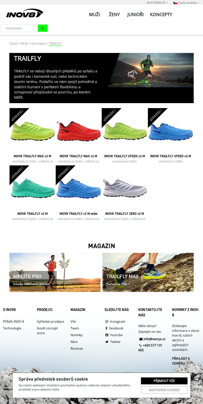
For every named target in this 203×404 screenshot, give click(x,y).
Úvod (13, 43)
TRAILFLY (55, 43)
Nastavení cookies (164, 390)
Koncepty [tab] (161, 14)
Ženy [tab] (114, 14)
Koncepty (38, 43)
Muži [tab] (94, 14)
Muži (24, 43)
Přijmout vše (164, 381)
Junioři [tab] (135, 14)
